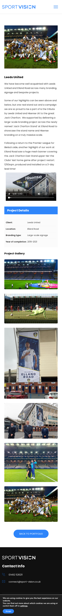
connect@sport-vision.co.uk (25, 581)
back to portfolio (31, 533)
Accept (8, 611)
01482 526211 (16, 574)
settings (24, 606)
